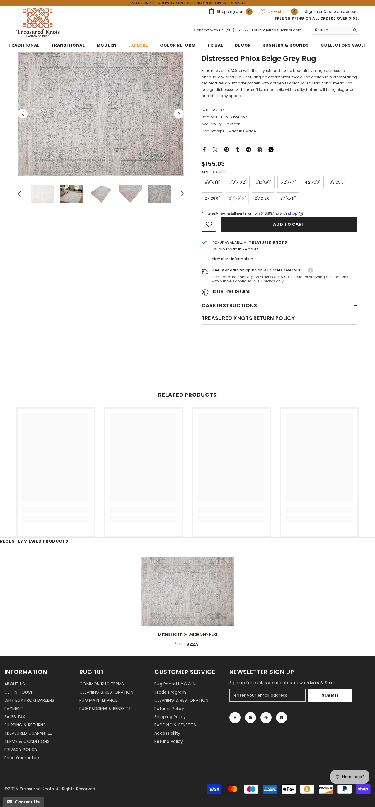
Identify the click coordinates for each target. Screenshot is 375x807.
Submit (330, 695)
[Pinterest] (226, 149)
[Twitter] (215, 149)
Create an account (341, 11)
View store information (232, 258)
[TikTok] (281, 717)
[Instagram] (250, 717)
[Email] (259, 149)
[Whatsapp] (271, 149)
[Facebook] (204, 149)
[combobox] (331, 30)
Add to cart (289, 224)
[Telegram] (248, 149)
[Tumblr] (237, 149)
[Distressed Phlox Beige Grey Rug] (187, 591)
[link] (209, 224)
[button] (23, 113)
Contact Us (26, 801)
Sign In (312, 11)
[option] (101, 113)
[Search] (335, 30)
